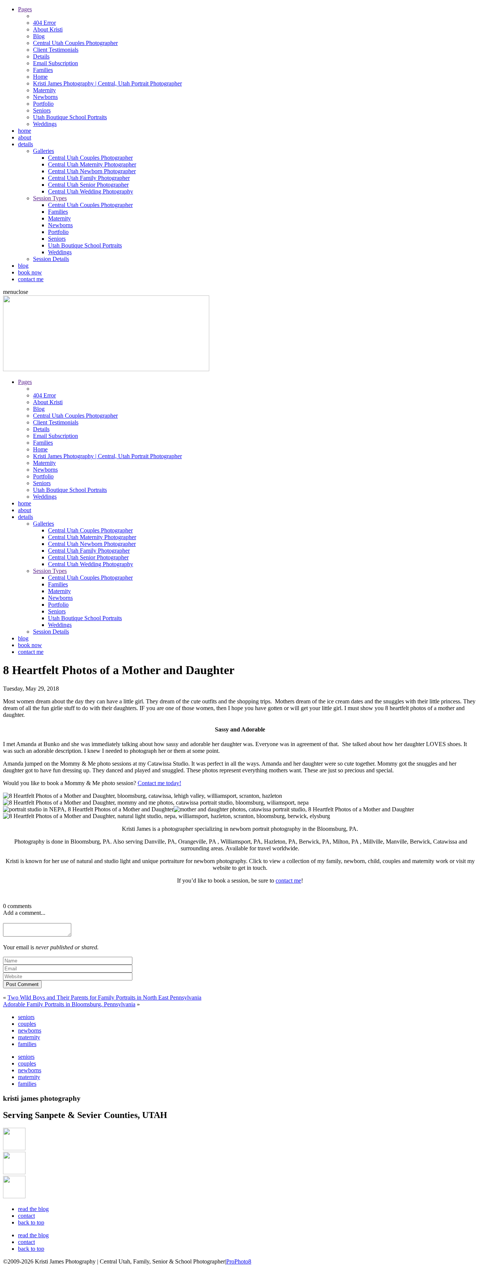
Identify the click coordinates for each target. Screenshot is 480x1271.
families (27, 1044)
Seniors (42, 110)
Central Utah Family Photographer (89, 178)
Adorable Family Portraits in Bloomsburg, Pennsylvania (69, 1004)
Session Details (51, 259)
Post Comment (22, 984)
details (25, 144)
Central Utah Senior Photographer (88, 184)
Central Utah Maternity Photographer (92, 164)
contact (26, 1216)
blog (23, 265)
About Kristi (48, 29)
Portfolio (43, 103)
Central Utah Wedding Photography (90, 191)
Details (41, 56)
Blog (39, 36)
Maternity (44, 90)
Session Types (50, 198)
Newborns (45, 97)
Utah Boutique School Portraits (70, 117)
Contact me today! (159, 783)
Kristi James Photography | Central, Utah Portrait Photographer (107, 83)
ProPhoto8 (238, 1261)
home (24, 130)
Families (43, 70)
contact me (31, 279)
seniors (26, 1017)
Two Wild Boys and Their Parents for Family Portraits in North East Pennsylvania (104, 997)
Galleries (43, 151)
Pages (25, 9)
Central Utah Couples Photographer (75, 43)
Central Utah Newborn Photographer (92, 171)
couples (27, 1024)
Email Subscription (55, 63)
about (24, 137)
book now (30, 272)
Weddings (45, 124)
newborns (29, 1030)
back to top (31, 1222)
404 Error (44, 22)
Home (40, 76)
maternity (29, 1037)
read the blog (33, 1209)
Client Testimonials (55, 49)
